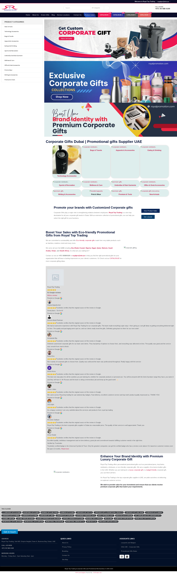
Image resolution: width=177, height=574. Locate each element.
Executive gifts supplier (124, 515)
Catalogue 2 (118, 14)
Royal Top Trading (115, 212)
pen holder (108, 518)
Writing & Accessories (66, 194)
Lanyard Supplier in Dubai (25, 518)
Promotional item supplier (55, 521)
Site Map (65, 559)
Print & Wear (8, 70)
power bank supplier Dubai (124, 518)
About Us (35, 15)
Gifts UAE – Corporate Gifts (130, 547)
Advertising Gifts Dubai (31, 512)
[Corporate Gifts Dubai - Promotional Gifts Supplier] (10, 8)
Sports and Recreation (11, 51)
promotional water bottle (75, 521)
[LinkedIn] (127, 556)
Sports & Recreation (67, 185)
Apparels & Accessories (125, 150)
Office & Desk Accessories (154, 185)
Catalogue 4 (145, 14)
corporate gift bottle (84, 512)
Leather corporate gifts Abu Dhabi (48, 518)
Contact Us (77, 15)
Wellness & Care (96, 185)
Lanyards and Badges (128, 542)
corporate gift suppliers (65, 515)
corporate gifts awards (154, 512)
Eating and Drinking (11, 46)
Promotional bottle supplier (145, 518)
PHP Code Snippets (80, 572)
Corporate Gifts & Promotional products (109, 512)
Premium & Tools (125, 194)
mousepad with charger (94, 518)
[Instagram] (122, 556)
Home (28, 15)
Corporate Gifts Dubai (29, 515)
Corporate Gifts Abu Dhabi (134, 512)
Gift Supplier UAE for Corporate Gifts (148, 515)
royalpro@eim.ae (163, 1)
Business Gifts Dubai (67, 512)
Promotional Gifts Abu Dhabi (12, 521)
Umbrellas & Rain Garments (125, 185)
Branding (65, 551)
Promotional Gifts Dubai (129, 551)
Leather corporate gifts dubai (73, 518)
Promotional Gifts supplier (33, 521)
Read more (65, 449)
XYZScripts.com (97, 572)
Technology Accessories (67, 176)
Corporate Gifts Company (11, 515)
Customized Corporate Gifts (85, 515)
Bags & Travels (96, 150)
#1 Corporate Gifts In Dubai (11, 512)
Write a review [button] (52, 295)
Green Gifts (45, 15)
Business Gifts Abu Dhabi (49, 512)
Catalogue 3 (132, 14)
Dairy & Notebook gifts (105, 515)
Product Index (90, 15)
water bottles (91, 521)
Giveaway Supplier (8, 518)
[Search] (107, 8)
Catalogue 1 (105, 14)
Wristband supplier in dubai (108, 521)
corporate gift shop (47, 515)
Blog (53, 15)
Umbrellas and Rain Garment (13, 55)
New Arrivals (154, 194)
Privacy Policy (66, 547)
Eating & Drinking (154, 150)
